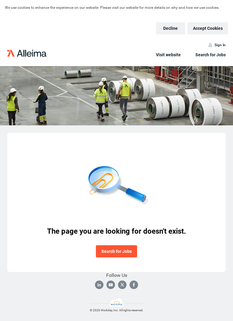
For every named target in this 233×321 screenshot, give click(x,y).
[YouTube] (110, 285)
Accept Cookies (208, 28)
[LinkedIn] (99, 285)
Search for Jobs (210, 54)
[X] (122, 285)
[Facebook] (134, 285)
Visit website (168, 54)
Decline (170, 28)
